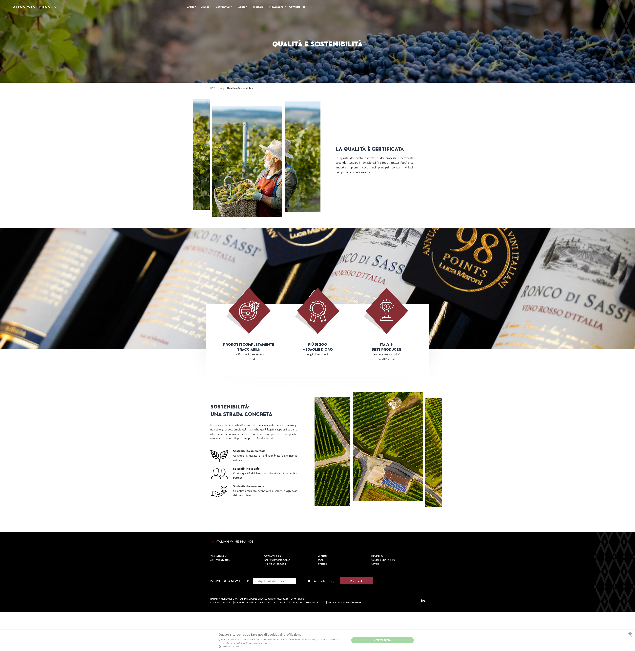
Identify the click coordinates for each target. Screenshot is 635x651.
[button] (282, 647)
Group (221, 88)
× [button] (631, 636)
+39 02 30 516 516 (272, 555)
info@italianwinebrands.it (277, 559)
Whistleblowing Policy (313, 602)
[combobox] (630, 633)
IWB (212, 88)
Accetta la (324, 581)
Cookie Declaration (245, 602)
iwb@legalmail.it (277, 563)
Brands (321, 559)
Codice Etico (264, 602)
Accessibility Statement (285, 602)
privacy (330, 581)
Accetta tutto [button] (382, 640)
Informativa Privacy (221, 602)
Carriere (375, 563)
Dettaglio (265, 642)
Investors (322, 563)
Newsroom (377, 555)
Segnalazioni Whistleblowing (344, 602)
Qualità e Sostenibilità (383, 559)
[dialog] (317, 640)
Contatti (322, 555)
